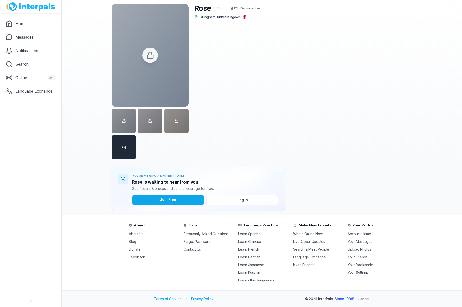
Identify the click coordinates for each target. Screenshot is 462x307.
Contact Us (192, 249)
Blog (132, 241)
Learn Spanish (249, 234)
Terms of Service (167, 299)
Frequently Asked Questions (206, 234)
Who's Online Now (308, 234)
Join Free (168, 200)
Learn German (249, 257)
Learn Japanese (251, 265)
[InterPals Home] (30, 6)
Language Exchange (309, 257)
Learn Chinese (249, 241)
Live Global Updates (309, 241)
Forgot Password (197, 241)
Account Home (359, 234)
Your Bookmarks (361, 265)
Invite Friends (303, 265)
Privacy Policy (202, 299)
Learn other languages (256, 280)
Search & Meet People (311, 249)
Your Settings (358, 272)
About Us (136, 234)
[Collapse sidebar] (30, 301)
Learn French (248, 249)
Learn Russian (249, 272)
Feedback (137, 257)
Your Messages (360, 241)
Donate (135, 249)
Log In (242, 200)
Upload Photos (359, 249)
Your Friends (358, 257)
